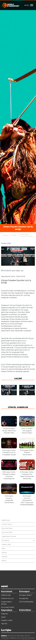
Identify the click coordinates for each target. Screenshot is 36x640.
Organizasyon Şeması (9, 536)
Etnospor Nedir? (25, 595)
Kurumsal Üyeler (7, 528)
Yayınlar (4, 552)
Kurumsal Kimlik (7, 532)
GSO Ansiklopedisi (26, 602)
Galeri (3, 548)
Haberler (14, 235)
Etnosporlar (23, 598)
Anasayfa (5, 235)
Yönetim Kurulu (7, 524)
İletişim (4, 560)
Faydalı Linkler (6, 544)
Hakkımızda (6, 520)
